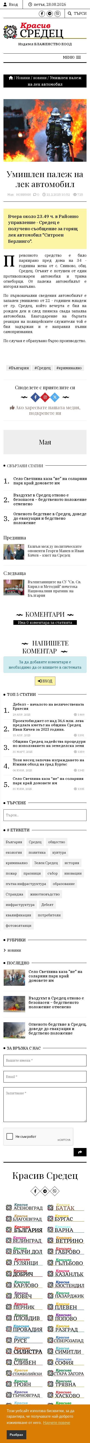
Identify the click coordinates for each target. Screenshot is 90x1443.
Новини (23, 77)
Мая (10, 194)
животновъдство (45, 894)
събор (53, 873)
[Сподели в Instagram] (45, 397)
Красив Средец (45, 1175)
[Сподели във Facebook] (35, 397)
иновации (73, 873)
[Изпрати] (80, 1152)
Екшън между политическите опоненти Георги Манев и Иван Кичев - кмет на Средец (56, 551)
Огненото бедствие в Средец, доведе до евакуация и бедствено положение (58, 1028)
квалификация (18, 915)
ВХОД (47, 681)
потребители (49, 915)
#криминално (69, 368)
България (14, 842)
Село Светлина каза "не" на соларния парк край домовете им (55, 976)
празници (32, 873)
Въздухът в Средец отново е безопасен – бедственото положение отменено (56, 1002)
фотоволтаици (18, 925)
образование (64, 884)
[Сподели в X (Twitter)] (55, 397)
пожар (11, 873)
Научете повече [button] (56, 1423)
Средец (35, 842)
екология (14, 852)
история (72, 863)
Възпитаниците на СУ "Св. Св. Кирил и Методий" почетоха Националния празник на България (54, 588)
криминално (17, 863)
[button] (72, 57)
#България (19, 368)
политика (37, 852)
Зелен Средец (46, 863)
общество (56, 842)
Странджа (14, 894)
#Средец (42, 368)
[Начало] (11, 77)
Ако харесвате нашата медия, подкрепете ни (47, 410)
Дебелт (47, 904)
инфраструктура (20, 904)
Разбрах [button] (16, 1435)
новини (40, 77)
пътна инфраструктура (26, 884)
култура (59, 852)
